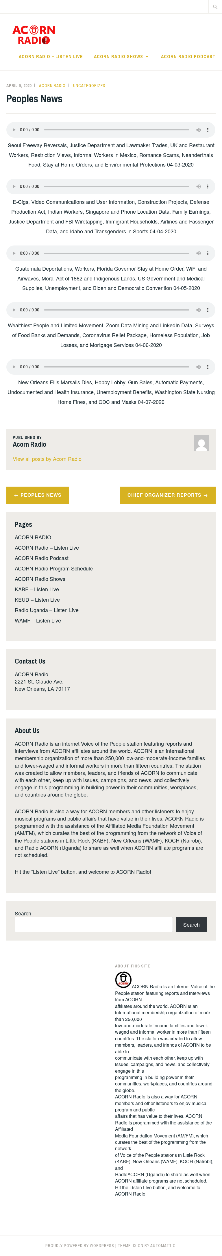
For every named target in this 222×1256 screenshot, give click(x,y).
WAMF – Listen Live (38, 620)
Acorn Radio (52, 85)
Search (23, 913)
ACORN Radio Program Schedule (54, 568)
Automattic (163, 1245)
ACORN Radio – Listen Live (51, 56)
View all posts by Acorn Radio (47, 458)
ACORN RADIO (33, 537)
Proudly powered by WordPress (79, 1245)
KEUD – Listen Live (37, 599)
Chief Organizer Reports (164, 495)
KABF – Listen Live (37, 589)
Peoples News (41, 495)
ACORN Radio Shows (118, 56)
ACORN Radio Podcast (188, 56)
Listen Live (141, 1187)
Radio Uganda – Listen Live (47, 610)
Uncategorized (89, 85)
